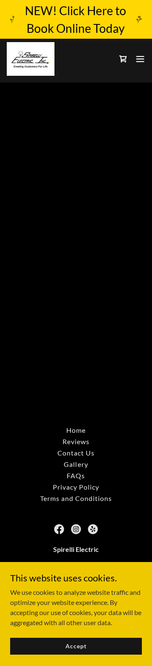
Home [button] (76, 430)
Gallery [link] (76, 464)
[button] (140, 59)
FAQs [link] (76, 476)
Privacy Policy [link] (76, 487)
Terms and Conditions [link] (76, 498)
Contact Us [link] (76, 453)
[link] (30, 59)
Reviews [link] (76, 441)
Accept (75, 646)
